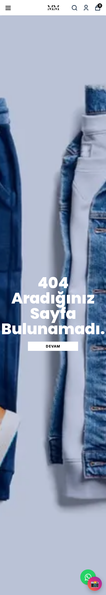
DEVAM (53, 346)
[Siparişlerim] (86, 8)
